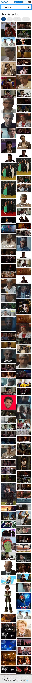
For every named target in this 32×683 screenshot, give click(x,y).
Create (19, 2)
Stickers (17, 19)
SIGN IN (25, 2)
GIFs (9, 19)
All (3, 19)
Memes (26, 19)
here (27, 681)
